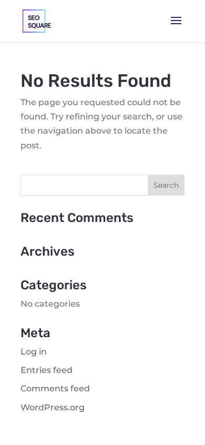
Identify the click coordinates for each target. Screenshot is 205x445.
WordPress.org (52, 407)
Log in (33, 352)
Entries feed (46, 370)
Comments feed (55, 388)
